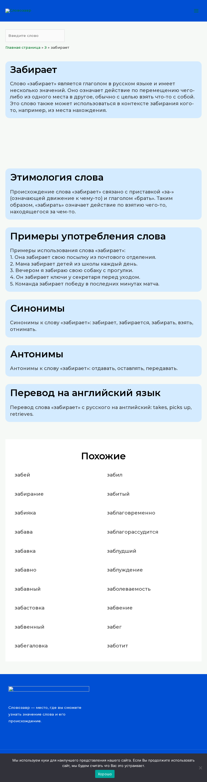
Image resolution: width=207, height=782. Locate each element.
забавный (28, 589)
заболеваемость (129, 589)
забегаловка (31, 646)
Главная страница (22, 47)
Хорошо (105, 774)
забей (22, 475)
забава (24, 532)
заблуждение (125, 570)
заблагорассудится (132, 532)
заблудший (121, 551)
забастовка (29, 608)
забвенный (29, 627)
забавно (25, 570)
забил (114, 475)
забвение (120, 608)
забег (114, 627)
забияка (25, 513)
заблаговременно (131, 513)
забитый (118, 494)
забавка (25, 551)
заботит (117, 646)
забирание (29, 494)
